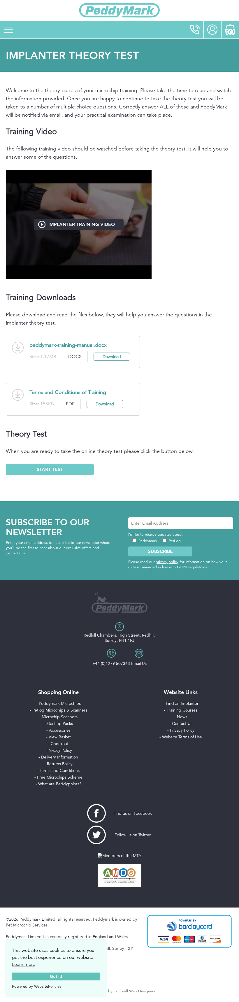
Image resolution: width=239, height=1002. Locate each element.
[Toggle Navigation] (8, 29)
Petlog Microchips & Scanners (59, 710)
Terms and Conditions (60, 770)
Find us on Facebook (132, 813)
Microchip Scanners (60, 716)
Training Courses (182, 710)
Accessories (60, 730)
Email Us (139, 663)
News (182, 716)
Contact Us (182, 723)
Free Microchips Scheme (59, 777)
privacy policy (167, 562)
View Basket (60, 737)
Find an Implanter (182, 703)
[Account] (212, 29)
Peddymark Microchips (60, 703)
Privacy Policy (60, 750)
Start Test (50, 469)
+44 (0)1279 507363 (111, 663)
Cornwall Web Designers (134, 991)
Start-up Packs (59, 723)
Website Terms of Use (182, 737)
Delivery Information (59, 757)
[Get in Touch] (194, 29)
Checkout (59, 743)
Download (112, 356)
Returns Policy (60, 763)
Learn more (23, 964)
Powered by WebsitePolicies (36, 986)
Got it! (56, 976)
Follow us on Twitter (133, 835)
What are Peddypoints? (59, 783)
